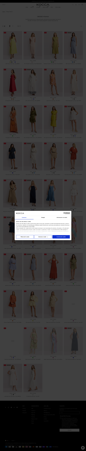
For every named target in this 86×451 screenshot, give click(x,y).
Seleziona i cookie (42, 236)
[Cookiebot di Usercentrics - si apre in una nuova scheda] (64, 213)
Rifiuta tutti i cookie (25, 236)
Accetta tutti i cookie (61, 236)
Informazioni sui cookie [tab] (62, 217)
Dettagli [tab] (43, 217)
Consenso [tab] (24, 217)
